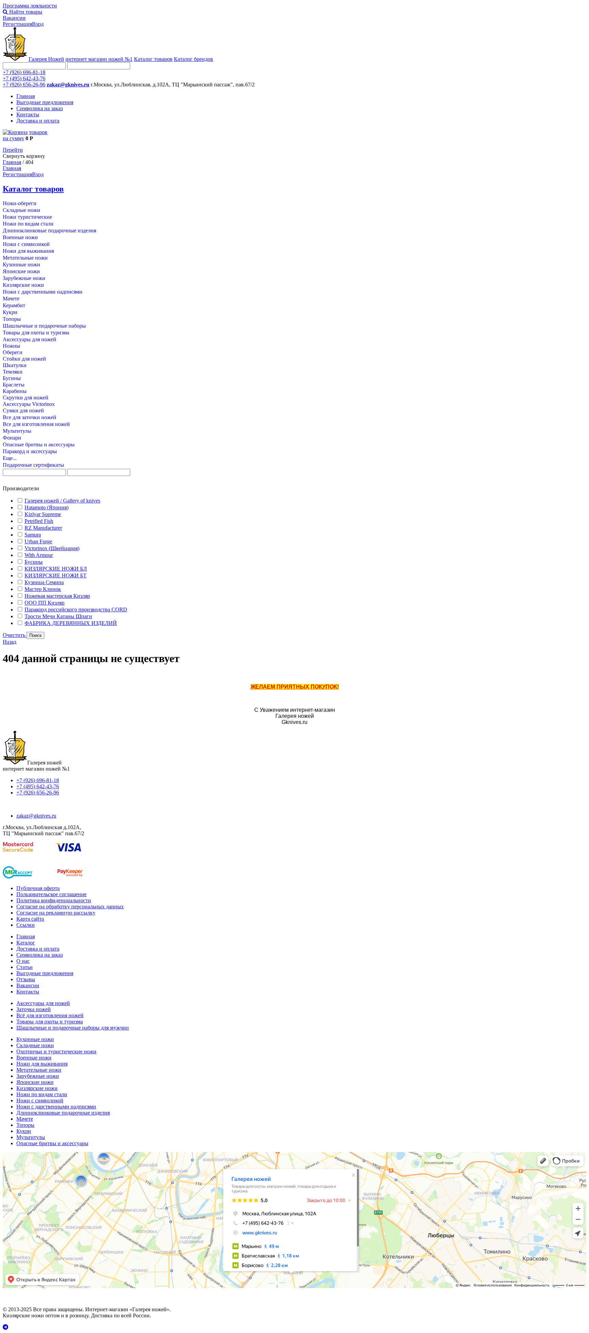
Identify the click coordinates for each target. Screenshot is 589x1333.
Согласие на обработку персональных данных (70, 906)
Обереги (12, 352)
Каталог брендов (193, 59)
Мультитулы (17, 431)
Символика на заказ (39, 108)
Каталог (25, 942)
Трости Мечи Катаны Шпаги (58, 616)
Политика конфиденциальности (53, 900)
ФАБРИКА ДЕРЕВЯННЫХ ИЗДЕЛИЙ (71, 623)
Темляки (12, 372)
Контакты (27, 114)
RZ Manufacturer (43, 528)
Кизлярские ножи (23, 285)
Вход (38, 24)
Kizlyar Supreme (43, 514)
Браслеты (14, 385)
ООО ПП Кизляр (44, 603)
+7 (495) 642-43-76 (24, 78)
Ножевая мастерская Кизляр (57, 596)
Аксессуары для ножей (29, 339)
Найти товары (25, 12)
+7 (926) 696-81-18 (24, 72)
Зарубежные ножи (24, 278)
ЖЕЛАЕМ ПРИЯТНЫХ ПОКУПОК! (295, 687)
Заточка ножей (33, 1009)
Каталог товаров (153, 59)
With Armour (39, 555)
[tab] (294, 489)
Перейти (13, 150)
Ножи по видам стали (28, 224)
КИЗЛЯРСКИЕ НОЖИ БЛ (56, 569)
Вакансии (14, 18)
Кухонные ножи (21, 264)
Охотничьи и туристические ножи (56, 1051)
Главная (25, 96)
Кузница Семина (44, 582)
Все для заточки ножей (29, 417)
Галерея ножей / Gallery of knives (62, 501)
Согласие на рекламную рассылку (55, 913)
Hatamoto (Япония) (47, 507)
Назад (9, 642)
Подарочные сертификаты (33, 465)
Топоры (12, 319)
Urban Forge (38, 541)
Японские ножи (21, 271)
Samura (33, 535)
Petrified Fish (39, 521)
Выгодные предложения (44, 102)
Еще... (10, 458)
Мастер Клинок (43, 589)
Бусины (12, 378)
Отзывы (25, 979)
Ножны (11, 346)
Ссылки (25, 925)
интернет (99, 59)
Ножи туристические (27, 217)
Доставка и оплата (37, 121)
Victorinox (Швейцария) (52, 548)
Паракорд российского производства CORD (76, 609)
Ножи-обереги (19, 203)
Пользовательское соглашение (51, 894)
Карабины (15, 391)
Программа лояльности (30, 6)
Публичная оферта (38, 888)
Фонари (12, 438)
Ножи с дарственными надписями (42, 292)
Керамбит (14, 305)
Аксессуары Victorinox (29, 404)
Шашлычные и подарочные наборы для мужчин (72, 1028)
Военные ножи (20, 237)
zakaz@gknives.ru (68, 84)
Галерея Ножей (46, 59)
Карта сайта (30, 919)
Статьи (24, 967)
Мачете (11, 298)
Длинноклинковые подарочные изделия (49, 230)
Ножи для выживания (28, 251)
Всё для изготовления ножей (50, 1015)
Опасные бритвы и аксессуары (39, 444)
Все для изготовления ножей (36, 424)
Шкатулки (15, 365)
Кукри (10, 312)
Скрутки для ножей (25, 397)
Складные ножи (21, 210)
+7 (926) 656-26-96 (24, 84)
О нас (23, 961)
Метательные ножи (25, 258)
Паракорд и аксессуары (30, 451)
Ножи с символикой (26, 244)
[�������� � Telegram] (294, 1327)
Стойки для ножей (24, 359)
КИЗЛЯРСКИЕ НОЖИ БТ (56, 575)
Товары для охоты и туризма (36, 332)
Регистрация (17, 24)
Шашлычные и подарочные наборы (44, 326)
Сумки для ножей (23, 410)
